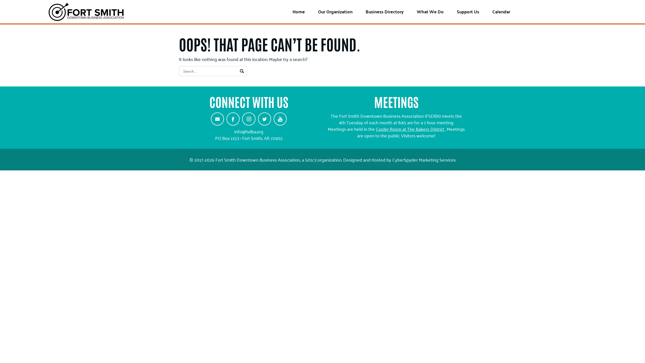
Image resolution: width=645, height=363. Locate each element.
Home (299, 11)
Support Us (468, 11)
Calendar (501, 11)
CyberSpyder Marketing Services (424, 160)
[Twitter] (265, 119)
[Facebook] (233, 119)
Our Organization (335, 11)
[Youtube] (280, 119)
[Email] (217, 119)
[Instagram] (249, 119)
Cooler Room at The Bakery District (410, 129)
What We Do (430, 11)
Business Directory (385, 11)
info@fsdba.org (248, 131)
